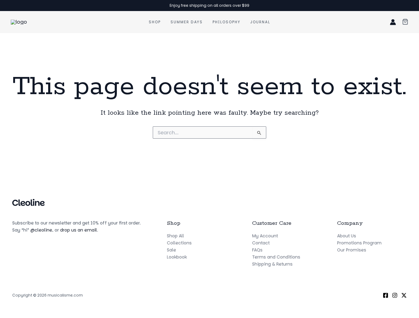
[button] (405, 22)
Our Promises (351, 250)
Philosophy (226, 22)
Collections (179, 243)
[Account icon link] (393, 22)
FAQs (257, 250)
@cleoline (41, 230)
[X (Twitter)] (404, 295)
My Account (265, 236)
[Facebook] (385, 295)
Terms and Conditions (276, 257)
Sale (171, 250)
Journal (260, 22)
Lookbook (177, 257)
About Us (346, 236)
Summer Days (187, 22)
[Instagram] (395, 295)
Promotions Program (359, 243)
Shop (155, 22)
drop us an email (78, 230)
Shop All (175, 236)
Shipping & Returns (272, 264)
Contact (261, 243)
